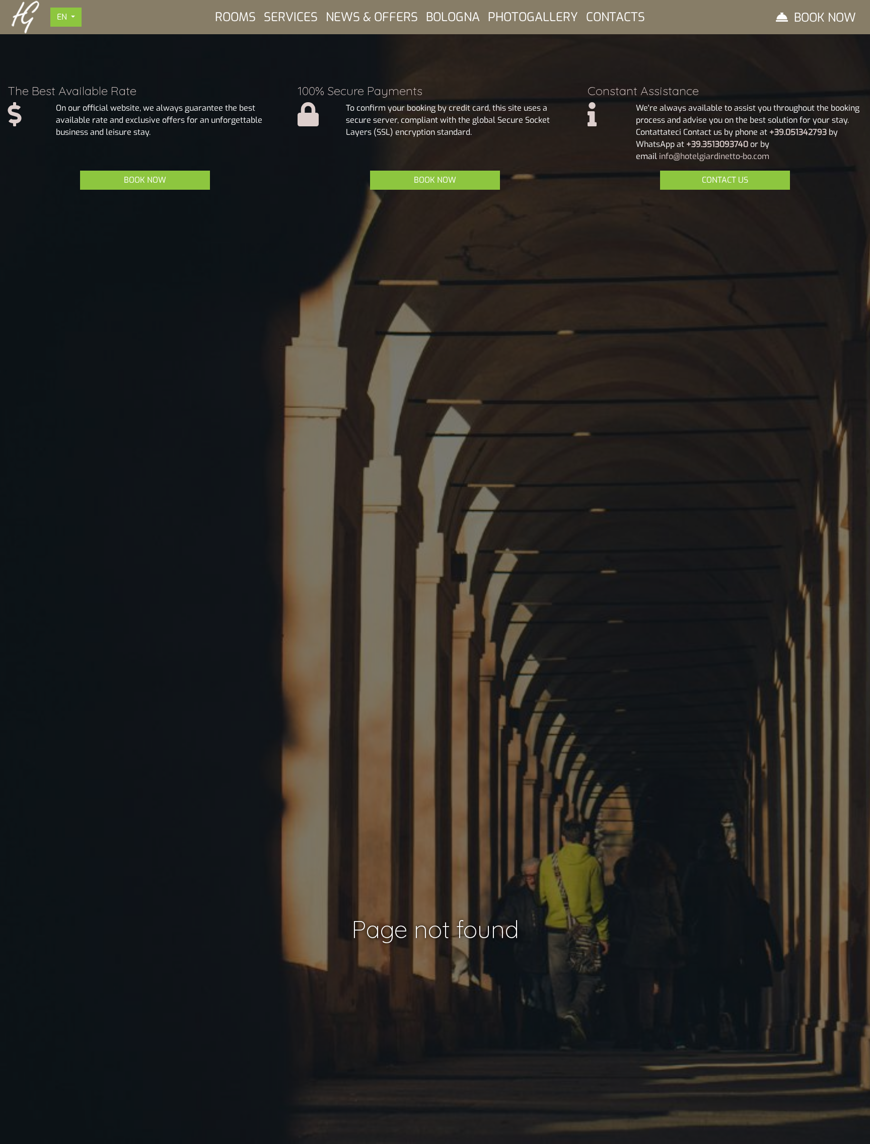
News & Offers (372, 17)
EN (63, 17)
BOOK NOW (145, 180)
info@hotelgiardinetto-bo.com (714, 156)
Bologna (453, 17)
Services (291, 17)
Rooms (235, 17)
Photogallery (533, 17)
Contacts (615, 17)
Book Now (825, 18)
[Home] (25, 16)
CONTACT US (725, 180)
